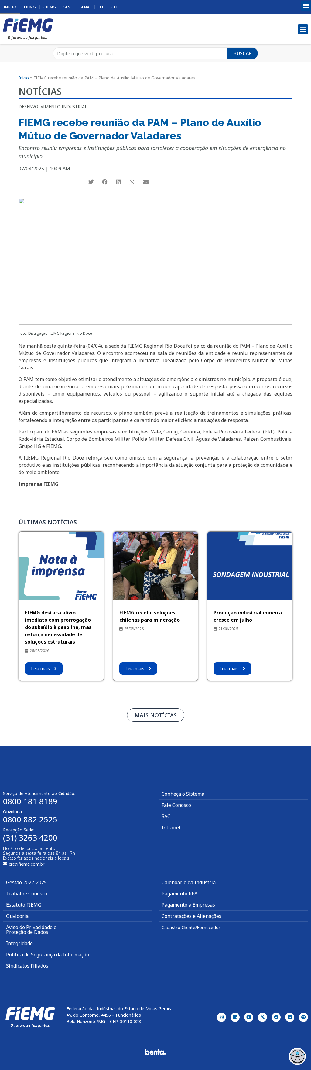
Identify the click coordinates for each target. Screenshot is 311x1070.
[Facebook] (276, 1017)
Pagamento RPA (179, 893)
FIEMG (30, 7)
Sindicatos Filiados (27, 965)
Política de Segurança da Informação (47, 954)
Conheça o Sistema (183, 794)
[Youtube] (248, 1017)
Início (10, 7)
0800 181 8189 (30, 801)
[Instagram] (221, 1017)
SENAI (85, 7)
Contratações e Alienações (191, 916)
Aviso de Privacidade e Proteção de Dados (31, 929)
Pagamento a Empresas (188, 904)
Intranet (171, 827)
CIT (114, 7)
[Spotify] (303, 1017)
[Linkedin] (235, 1017)
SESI (67, 7)
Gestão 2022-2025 (26, 882)
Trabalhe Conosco (26, 893)
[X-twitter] (262, 1017)
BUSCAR (243, 53)
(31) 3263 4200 (30, 837)
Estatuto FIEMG (23, 904)
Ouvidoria (17, 916)
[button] (306, 6)
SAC (166, 816)
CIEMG (49, 7)
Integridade (19, 943)
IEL (101, 7)
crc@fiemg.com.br (26, 864)
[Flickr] (289, 1017)
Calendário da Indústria (189, 882)
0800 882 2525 (30, 819)
